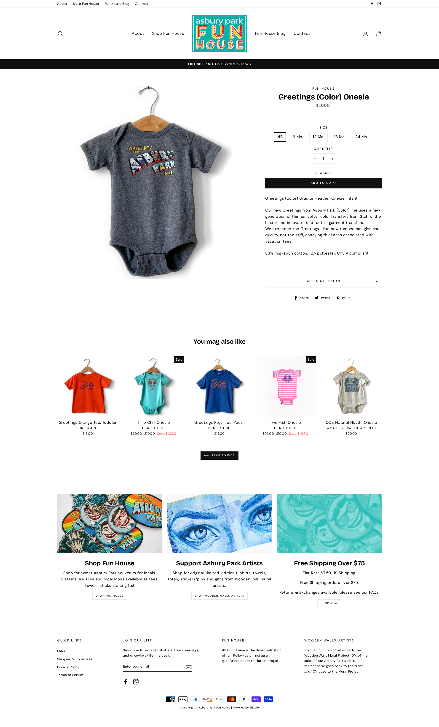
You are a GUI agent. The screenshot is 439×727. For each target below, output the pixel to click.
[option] (219, 64)
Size (323, 127)
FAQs (374, 592)
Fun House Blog (116, 4)
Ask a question (323, 281)
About (62, 4)
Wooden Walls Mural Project (327, 655)
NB (280, 136)
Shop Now (329, 603)
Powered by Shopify (246, 707)
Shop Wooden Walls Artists (219, 595)
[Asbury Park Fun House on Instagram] (136, 681)
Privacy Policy (68, 667)
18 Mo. (339, 136)
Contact (141, 4)
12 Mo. (318, 136)
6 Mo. (298, 136)
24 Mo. (361, 136)
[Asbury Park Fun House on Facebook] (125, 681)
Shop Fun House (86, 4)
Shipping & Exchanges (74, 659)
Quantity (324, 149)
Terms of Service (70, 675)
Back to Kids (222, 455)
